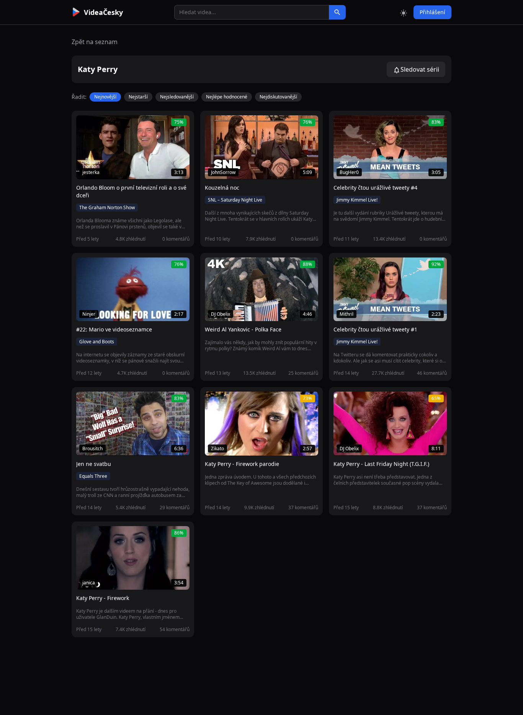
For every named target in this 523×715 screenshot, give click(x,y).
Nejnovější (105, 96)
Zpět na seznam (95, 42)
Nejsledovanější (177, 96)
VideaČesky (103, 12)
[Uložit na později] (99, 125)
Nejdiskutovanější (278, 96)
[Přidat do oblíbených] (85, 125)
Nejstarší (138, 96)
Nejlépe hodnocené (226, 96)
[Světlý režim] (403, 12)
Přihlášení (432, 12)
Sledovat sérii (419, 69)
